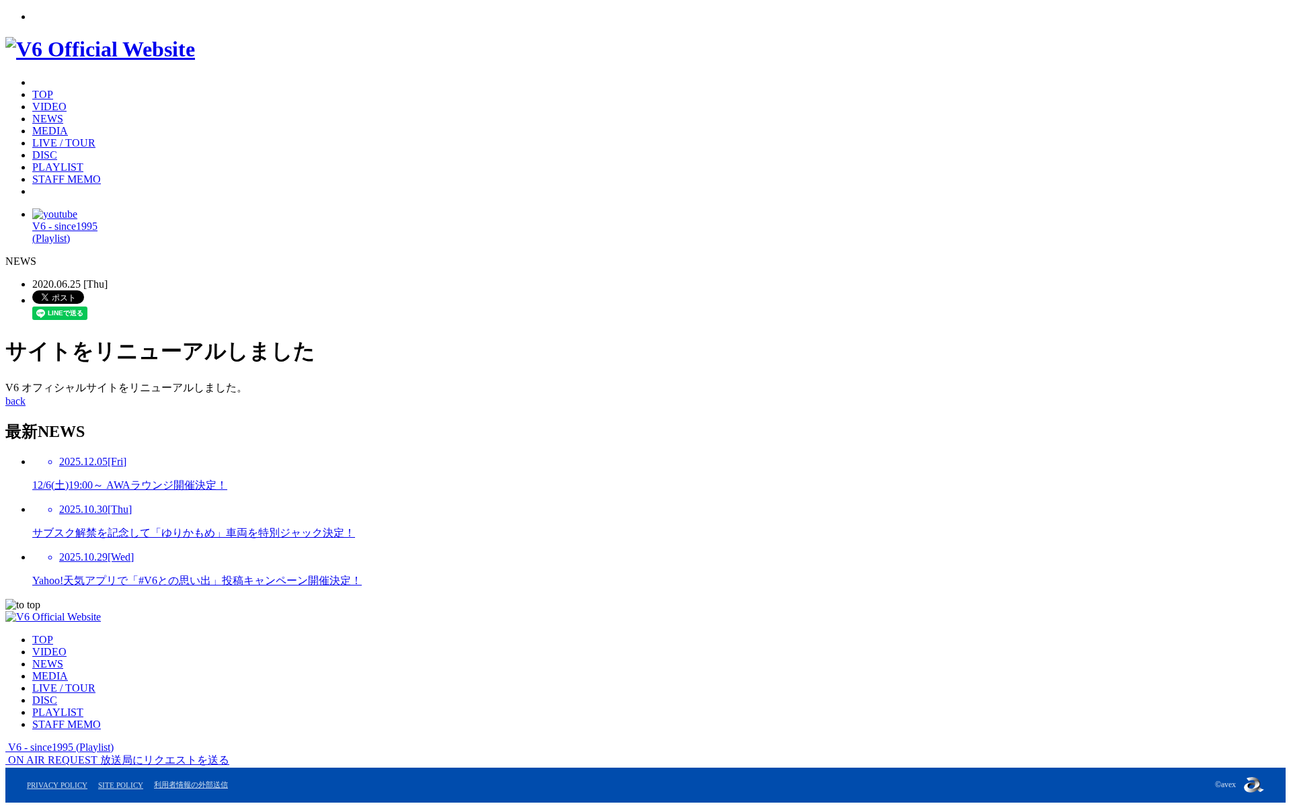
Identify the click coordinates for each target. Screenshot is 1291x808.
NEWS (47, 118)
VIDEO (49, 106)
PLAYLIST (57, 167)
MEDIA (50, 130)
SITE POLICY (120, 785)
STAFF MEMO (66, 179)
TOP (42, 94)
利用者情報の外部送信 (191, 784)
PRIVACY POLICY (57, 785)
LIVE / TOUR (63, 143)
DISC (44, 155)
